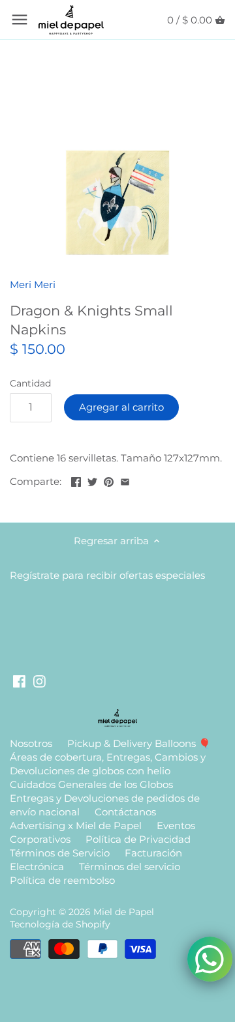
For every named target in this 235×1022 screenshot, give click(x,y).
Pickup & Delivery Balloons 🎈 (139, 743)
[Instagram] (39, 680)
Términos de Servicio (60, 853)
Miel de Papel (123, 912)
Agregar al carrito (121, 407)
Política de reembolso (62, 880)
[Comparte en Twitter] (92, 480)
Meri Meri (32, 284)
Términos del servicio (129, 866)
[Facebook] (19, 680)
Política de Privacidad (138, 839)
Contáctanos (125, 812)
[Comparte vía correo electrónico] (125, 480)
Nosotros (31, 743)
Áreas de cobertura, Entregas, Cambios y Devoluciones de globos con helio (108, 764)
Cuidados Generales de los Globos (91, 784)
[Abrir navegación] (19, 19)
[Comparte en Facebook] (76, 480)
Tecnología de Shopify (60, 924)
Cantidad (30, 383)
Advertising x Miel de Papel (76, 825)
